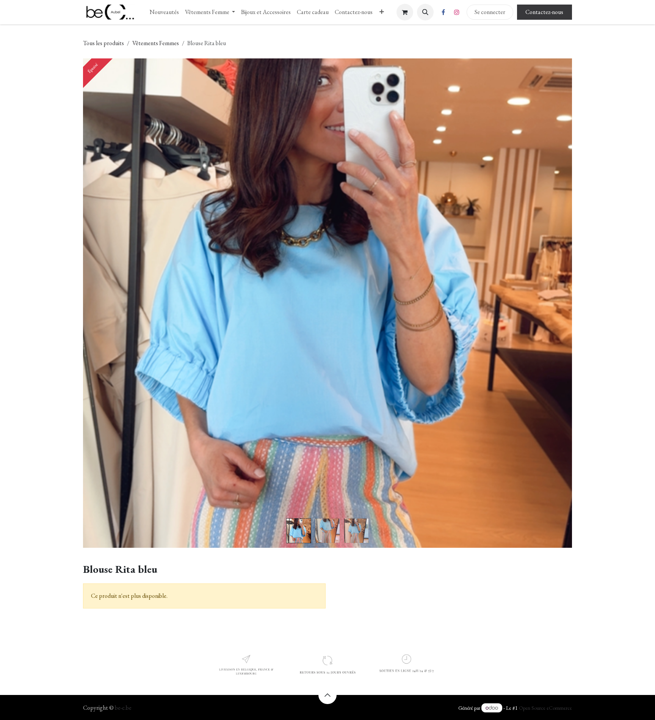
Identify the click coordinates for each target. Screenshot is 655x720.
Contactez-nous (544, 12)
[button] (425, 12)
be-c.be (123, 708)
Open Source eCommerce (545, 707)
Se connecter (490, 12)
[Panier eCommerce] (404, 12)
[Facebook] (443, 12)
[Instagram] (457, 12)
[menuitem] (164, 12)
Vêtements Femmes (155, 43)
